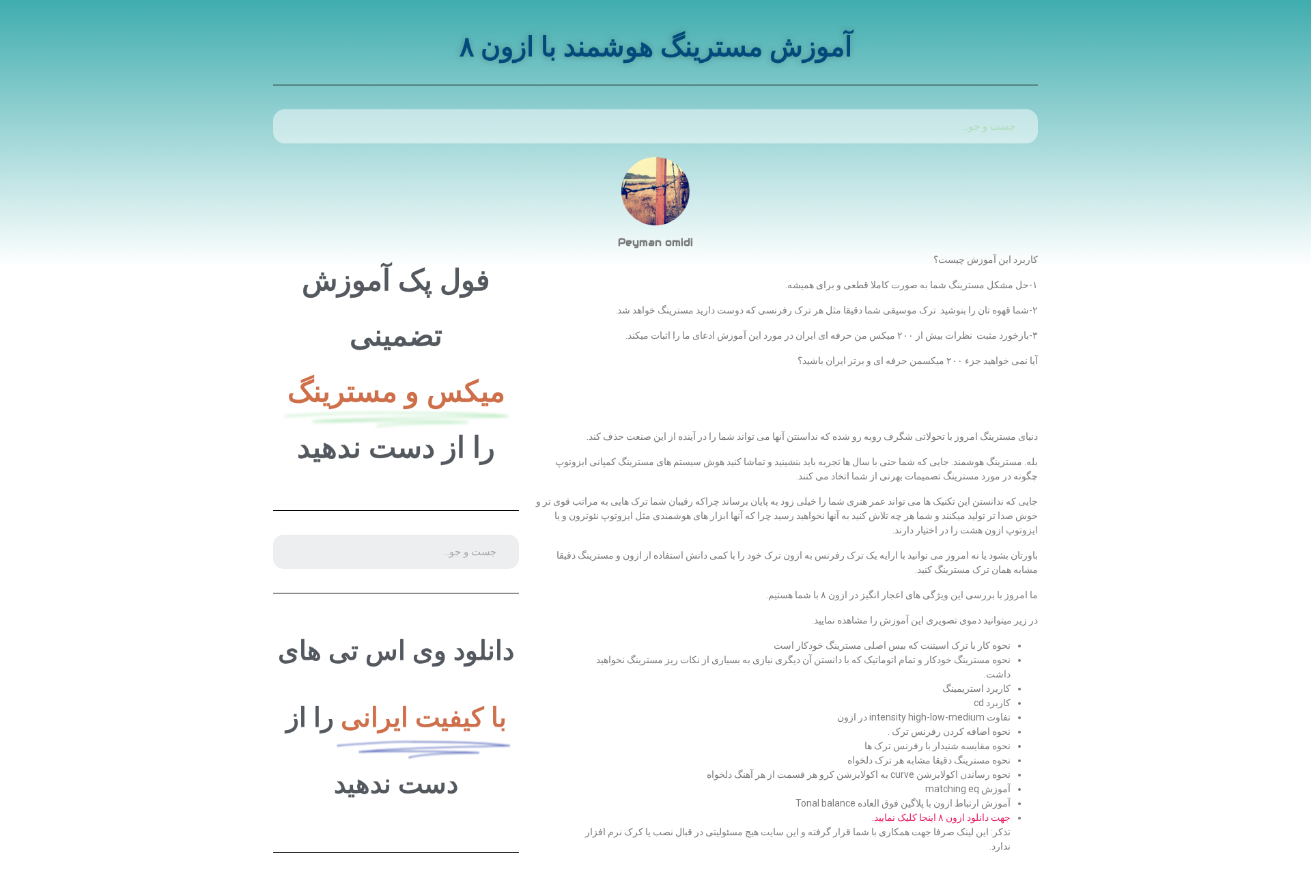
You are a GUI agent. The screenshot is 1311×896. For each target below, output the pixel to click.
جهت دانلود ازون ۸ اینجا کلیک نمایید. (941, 817)
